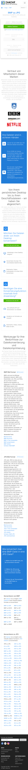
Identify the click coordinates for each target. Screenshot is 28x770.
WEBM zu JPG (18, 716)
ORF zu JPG (17, 689)
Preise (3, 753)
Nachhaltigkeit (19, 760)
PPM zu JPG (7, 696)
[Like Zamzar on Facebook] (2, 743)
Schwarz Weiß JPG (9, 534)
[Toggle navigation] (25, 2)
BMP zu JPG (17, 610)
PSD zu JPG (7, 704)
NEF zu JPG (17, 687)
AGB (16, 761)
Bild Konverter (8, 436)
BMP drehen (7, 444)
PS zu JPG (17, 701)
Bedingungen (14, 53)
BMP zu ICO (7, 610)
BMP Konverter (20, 372)
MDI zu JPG (17, 677)
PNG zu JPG (17, 694)
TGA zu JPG (7, 711)
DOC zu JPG (7, 660)
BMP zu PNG (7, 615)
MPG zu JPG (17, 682)
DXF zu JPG (17, 663)
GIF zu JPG (17, 670)
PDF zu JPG (17, 692)
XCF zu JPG (7, 723)
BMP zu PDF (17, 613)
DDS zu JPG (17, 656)
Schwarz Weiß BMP (9, 445)
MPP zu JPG (7, 684)
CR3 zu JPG (17, 653)
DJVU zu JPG (8, 658)
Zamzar (8, 598)
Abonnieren (23, 739)
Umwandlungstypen (6, 750)
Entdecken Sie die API (12, 300)
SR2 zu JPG (7, 708)
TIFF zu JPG (17, 711)
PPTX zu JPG (7, 701)
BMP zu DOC (17, 605)
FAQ (16, 750)
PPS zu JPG (17, 696)
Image (5, 7)
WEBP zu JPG (8, 718)
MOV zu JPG (17, 680)
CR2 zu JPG (7, 653)
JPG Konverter (20, 456)
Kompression (4, 751)
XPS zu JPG (17, 725)
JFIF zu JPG (7, 675)
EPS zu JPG (7, 668)
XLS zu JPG (17, 723)
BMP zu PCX (7, 613)
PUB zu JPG (17, 704)
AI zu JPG (6, 646)
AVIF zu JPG (17, 648)
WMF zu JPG (17, 718)
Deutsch (23, 7)
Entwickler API (5, 758)
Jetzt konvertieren (14, 50)
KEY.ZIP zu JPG (8, 677)
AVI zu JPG (7, 648)
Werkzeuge (4, 760)
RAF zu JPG (7, 706)
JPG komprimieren (9, 530)
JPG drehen (7, 532)
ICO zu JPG (17, 672)
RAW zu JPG (17, 706)
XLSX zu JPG (7, 725)
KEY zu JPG (17, 675)
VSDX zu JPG (18, 713)
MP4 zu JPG (7, 682)
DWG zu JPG (7, 663)
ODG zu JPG (7, 689)
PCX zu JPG (7, 692)
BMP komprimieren (9, 442)
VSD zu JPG (7, 713)
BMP (10, 7)
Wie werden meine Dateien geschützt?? (15, 29)
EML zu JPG (17, 665)
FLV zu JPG (7, 670)
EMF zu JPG (7, 665)
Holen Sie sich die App (12, 245)
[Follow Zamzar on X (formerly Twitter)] (5, 743)
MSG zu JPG (7, 687)
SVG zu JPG (17, 708)
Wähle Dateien (13, 26)
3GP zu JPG (17, 644)
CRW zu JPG (7, 656)
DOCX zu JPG (18, 660)
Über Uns (17, 758)
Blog (2, 761)
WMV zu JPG (7, 720)
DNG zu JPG (17, 658)
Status (17, 751)
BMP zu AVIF (7, 605)
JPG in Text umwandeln (10, 528)
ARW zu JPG (17, 646)
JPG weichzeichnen (9, 536)
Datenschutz (18, 763)
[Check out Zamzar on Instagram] (8, 743)
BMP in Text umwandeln (10, 440)
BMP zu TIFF (7, 622)
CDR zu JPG (17, 651)
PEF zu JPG (7, 694)
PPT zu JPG (17, 699)
